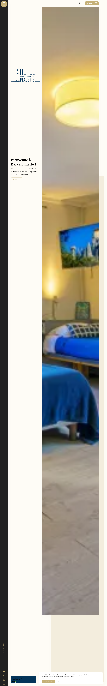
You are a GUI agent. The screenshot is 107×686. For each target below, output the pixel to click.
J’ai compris (48, 681)
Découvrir (16, 179)
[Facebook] (4, 683)
